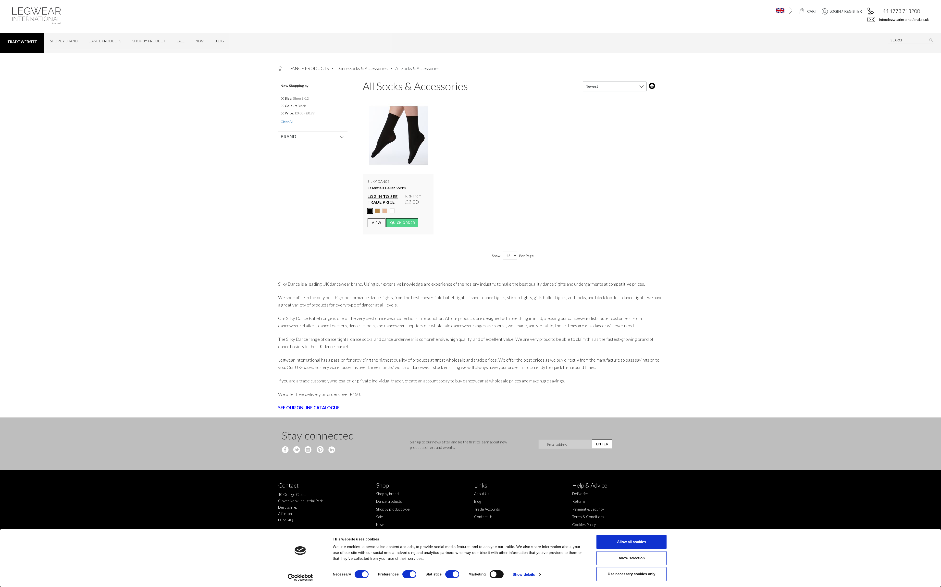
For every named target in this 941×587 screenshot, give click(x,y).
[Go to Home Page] (280, 68)
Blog (477, 501)
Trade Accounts (487, 509)
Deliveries (580, 493)
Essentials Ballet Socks (387, 187)
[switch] (409, 575)
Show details (524, 574)
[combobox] (911, 40)
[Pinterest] (320, 450)
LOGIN (835, 11)
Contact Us (483, 516)
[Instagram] (308, 450)
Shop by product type (393, 509)
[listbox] (398, 212)
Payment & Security (588, 509)
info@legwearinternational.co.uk (904, 19)
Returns (578, 501)
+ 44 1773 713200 (899, 11)
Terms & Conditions (588, 516)
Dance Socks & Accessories (362, 68)
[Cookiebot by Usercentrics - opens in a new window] (300, 577)
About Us (481, 493)
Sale (379, 516)
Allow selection (632, 558)
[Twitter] (297, 450)
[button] (734, 10)
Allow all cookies (631, 542)
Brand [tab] (288, 136)
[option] (370, 210)
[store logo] (124, 15)
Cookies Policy (584, 524)
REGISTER (853, 11)
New (380, 524)
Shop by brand (387, 493)
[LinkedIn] (331, 450)
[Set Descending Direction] (651, 86)
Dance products (309, 68)
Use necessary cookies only (631, 574)
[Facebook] (286, 450)
